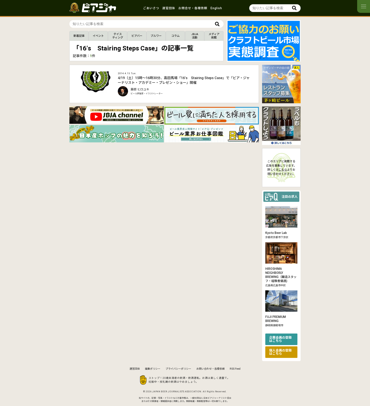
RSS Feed (235, 369)
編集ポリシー (152, 369)
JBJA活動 (194, 35)
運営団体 (168, 8)
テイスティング (117, 35)
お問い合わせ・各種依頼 (210, 369)
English (216, 8)
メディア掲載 (214, 35)
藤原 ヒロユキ (140, 89)
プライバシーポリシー (178, 369)
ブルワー (156, 35)
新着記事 (79, 35)
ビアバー (136, 35)
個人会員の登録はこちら (280, 352)
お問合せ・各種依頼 (192, 8)
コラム (175, 35)
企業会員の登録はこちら (280, 339)
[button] (260, 58)
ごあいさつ (151, 8)
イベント (98, 35)
